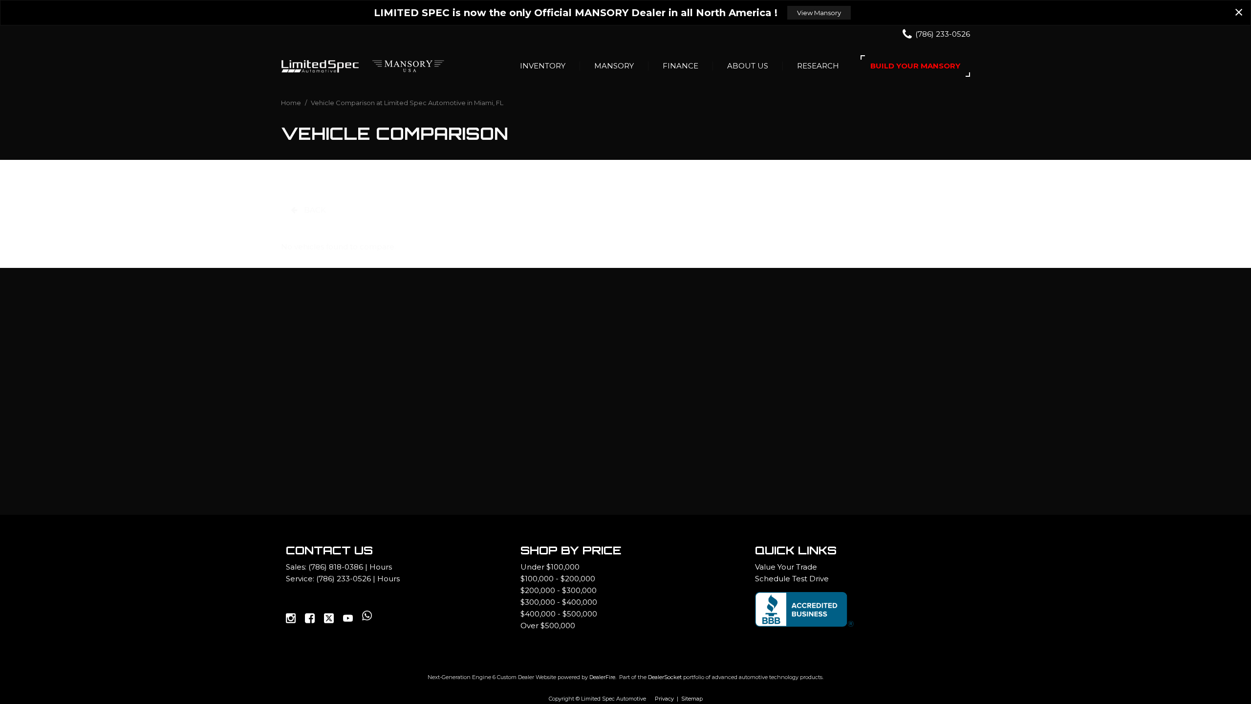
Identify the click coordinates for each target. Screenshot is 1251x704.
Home (291, 103)
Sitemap (692, 698)
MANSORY (614, 65)
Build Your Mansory (915, 65)
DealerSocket (665, 677)
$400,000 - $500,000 (558, 613)
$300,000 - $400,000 (558, 602)
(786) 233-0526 (343, 578)
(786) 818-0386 (335, 567)
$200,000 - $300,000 (558, 590)
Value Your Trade (786, 567)
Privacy (664, 698)
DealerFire (602, 677)
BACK (314, 210)
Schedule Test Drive (792, 578)
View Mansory (819, 13)
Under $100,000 (550, 567)
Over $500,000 (547, 625)
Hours (380, 567)
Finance (680, 65)
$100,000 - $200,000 (557, 578)
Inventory (542, 65)
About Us (747, 65)
